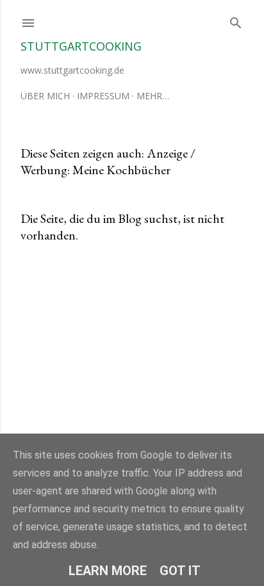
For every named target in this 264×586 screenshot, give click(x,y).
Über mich (45, 96)
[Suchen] (235, 20)
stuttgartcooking (81, 46)
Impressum (103, 96)
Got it (180, 570)
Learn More (108, 570)
